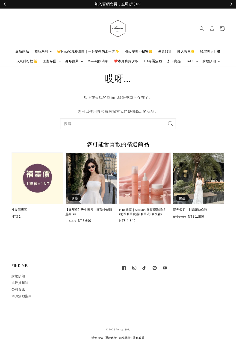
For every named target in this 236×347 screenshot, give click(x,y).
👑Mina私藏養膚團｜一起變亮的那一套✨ (88, 51)
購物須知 (209, 61)
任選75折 (165, 51)
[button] (202, 29)
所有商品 (174, 61)
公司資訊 (18, 289)
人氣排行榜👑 (27, 61)
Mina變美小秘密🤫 (139, 51)
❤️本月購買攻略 (126, 61)
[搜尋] (170, 124)
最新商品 (22, 51)
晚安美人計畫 (210, 51)
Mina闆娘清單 (98, 61)
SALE (190, 61)
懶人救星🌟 (186, 51)
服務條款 (125, 337)
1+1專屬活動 (153, 61)
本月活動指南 (22, 296)
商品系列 (41, 51)
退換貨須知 (20, 283)
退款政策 (111, 337)
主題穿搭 (49, 61)
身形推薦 (72, 61)
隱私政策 (139, 337)
